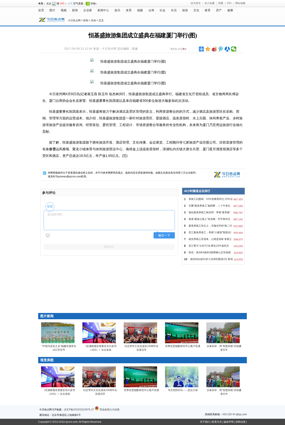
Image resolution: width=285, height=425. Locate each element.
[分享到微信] (233, 49)
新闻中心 (103, 10)
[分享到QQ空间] (208, 49)
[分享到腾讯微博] (220, 49)
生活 (174, 10)
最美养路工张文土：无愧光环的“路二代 (213, 226)
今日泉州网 (109, 48)
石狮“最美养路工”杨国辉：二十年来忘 (213, 206)
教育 (208, 10)
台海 (151, 10)
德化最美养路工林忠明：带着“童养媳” (213, 212)
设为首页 (196, 3)
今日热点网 (74, 20)
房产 (219, 10)
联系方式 (217, 421)
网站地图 (240, 3)
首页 (41, 10)
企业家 (87, 10)
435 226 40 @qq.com (234, 414)
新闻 (75, 10)
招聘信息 (241, 421)
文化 (196, 10)
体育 (129, 10)
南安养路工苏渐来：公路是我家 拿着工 (213, 239)
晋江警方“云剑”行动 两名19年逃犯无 (213, 246)
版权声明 (229, 421)
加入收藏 (209, 3)
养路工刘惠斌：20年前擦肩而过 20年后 (213, 199)
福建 (140, 10)
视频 (64, 10)
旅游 (185, 10)
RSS (229, 3)
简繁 (220, 3)
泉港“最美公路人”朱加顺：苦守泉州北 (213, 219)
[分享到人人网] (227, 49)
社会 (162, 10)
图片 (52, 10)
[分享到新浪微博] (214, 49)
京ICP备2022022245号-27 (79, 409)
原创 (93, 20)
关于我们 (205, 421)
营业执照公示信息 (109, 409)
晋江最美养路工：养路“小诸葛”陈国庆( (213, 232)
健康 (230, 10)
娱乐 (117, 10)
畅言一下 (164, 235)
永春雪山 (52, 149)
